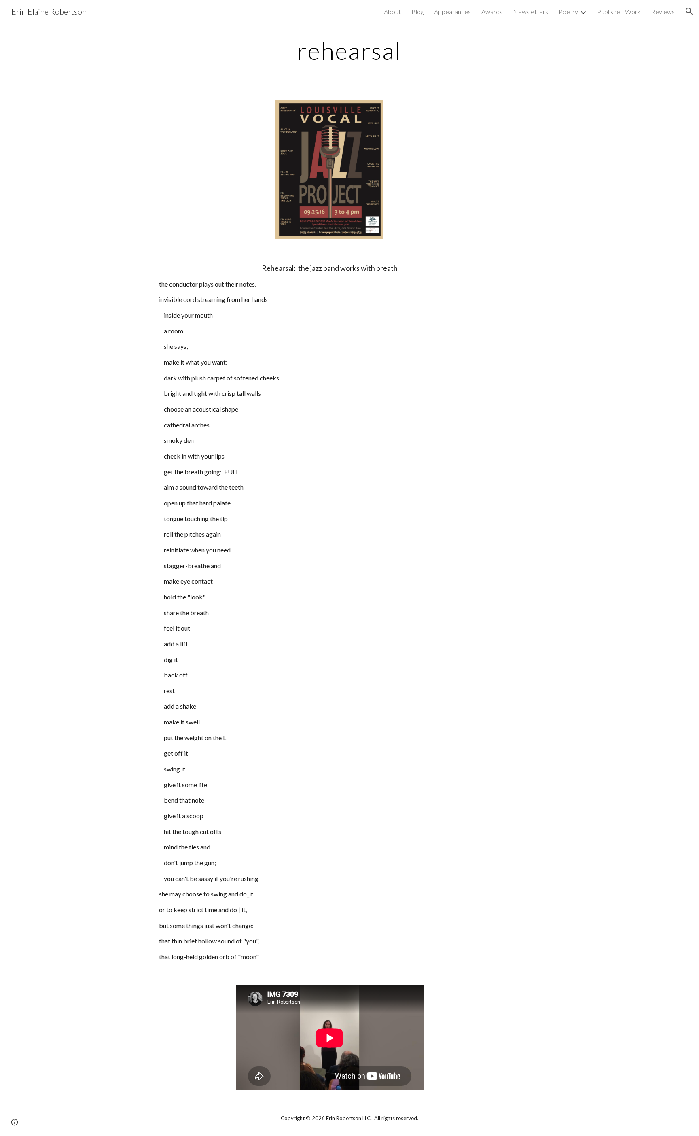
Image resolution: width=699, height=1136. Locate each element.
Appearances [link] (452, 11)
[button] (689, 11)
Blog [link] (417, 11)
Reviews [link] (663, 11)
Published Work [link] (619, 11)
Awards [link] (491, 11)
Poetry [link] (568, 11)
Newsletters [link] (530, 11)
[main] (349, 50)
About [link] (392, 11)
